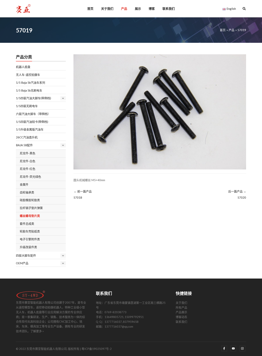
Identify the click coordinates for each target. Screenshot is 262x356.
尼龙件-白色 (27, 161)
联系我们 (181, 321)
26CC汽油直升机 (27, 137)
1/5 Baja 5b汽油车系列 (30, 82)
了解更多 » (37, 331)
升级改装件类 (28, 247)
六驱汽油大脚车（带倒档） (33, 114)
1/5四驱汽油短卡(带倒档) (32, 121)
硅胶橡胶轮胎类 (30, 200)
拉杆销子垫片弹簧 (31, 208)
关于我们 (181, 302)
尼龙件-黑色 (27, 153)
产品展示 (181, 312)
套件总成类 (27, 223)
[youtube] (234, 348)
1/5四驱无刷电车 (27, 106)
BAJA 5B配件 (24, 145)
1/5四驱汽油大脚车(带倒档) (33, 98)
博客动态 (181, 317)
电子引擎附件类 (30, 239)
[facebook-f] (225, 348)
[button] (244, 9)
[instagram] (243, 348)
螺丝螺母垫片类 (30, 215)
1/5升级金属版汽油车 (30, 129)
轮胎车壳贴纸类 (30, 231)
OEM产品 (22, 263)
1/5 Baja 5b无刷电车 (29, 90)
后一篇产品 (237, 194)
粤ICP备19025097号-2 (97, 348)
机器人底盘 (23, 67)
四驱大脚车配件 (26, 255)
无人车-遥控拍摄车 (28, 74)
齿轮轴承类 (27, 192)
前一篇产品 (82, 194)
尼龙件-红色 (27, 168)
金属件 (24, 184)
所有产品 (181, 307)
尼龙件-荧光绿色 (30, 176)
